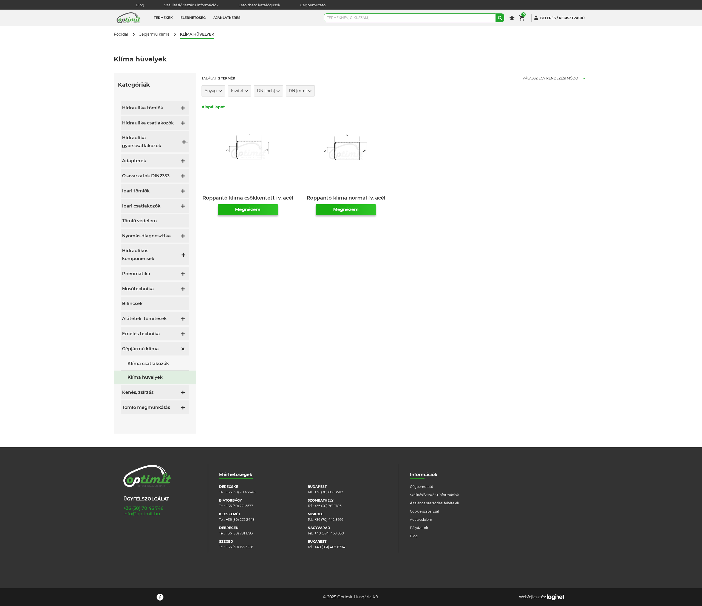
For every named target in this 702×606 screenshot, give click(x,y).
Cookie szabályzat (424, 511)
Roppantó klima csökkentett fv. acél (247, 198)
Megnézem (248, 209)
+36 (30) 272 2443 (240, 519)
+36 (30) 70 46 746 (143, 508)
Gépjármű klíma (153, 34)
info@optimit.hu (141, 513)
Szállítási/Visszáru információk (191, 5)
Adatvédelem (421, 519)
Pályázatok (419, 528)
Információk (424, 474)
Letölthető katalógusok (259, 5)
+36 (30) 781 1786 (328, 506)
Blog (140, 5)
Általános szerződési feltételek (434, 503)
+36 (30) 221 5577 (239, 506)
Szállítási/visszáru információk (434, 495)
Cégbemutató (312, 5)
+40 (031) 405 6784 (330, 547)
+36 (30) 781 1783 (239, 533)
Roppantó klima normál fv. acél (346, 198)
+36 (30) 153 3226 (239, 547)
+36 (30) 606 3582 (329, 492)
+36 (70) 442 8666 (329, 519)
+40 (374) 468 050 (329, 533)
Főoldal (121, 34)
